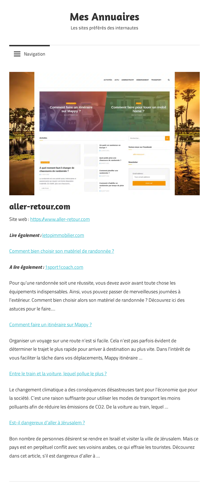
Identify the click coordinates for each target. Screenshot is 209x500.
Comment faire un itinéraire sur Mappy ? (50, 324)
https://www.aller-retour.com (60, 219)
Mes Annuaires (104, 16)
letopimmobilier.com (63, 235)
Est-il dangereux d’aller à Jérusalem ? (47, 422)
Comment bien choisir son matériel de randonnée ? (61, 251)
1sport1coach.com (64, 267)
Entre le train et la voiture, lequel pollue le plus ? (58, 373)
